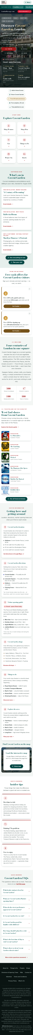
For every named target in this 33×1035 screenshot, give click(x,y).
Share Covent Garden (17, 94)
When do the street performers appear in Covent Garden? (14, 908)
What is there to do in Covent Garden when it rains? (13, 949)
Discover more (8, 700)
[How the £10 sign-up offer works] (29, 313)
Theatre (9, 49)
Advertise (9, 976)
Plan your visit (9, 44)
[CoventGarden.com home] (3, 2)
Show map (17, 766)
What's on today (25, 44)
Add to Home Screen (17, 90)
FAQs (21, 972)
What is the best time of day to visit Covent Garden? (13, 940)
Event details (7, 204)
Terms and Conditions (20, 976)
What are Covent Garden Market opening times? (14, 900)
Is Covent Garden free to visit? (13, 916)
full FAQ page (20, 884)
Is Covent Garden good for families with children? (12, 923)
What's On (21, 981)
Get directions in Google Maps (12, 554)
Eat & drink (10, 53)
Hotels (25, 49)
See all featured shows (17, 499)
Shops (25, 53)
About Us (5, 968)
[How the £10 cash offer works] (29, 289)
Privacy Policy (12, 981)
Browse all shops (8, 665)
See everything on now (17, 257)
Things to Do (14, 968)
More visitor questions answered (15, 957)
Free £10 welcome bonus (17, 98)
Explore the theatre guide (9, 427)
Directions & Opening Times (10, 972)
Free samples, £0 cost (17, 103)
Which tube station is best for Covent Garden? (13, 891)
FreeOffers (18, 7)
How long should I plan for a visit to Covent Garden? (14, 932)
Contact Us (28, 972)
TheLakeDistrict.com (17, 107)
